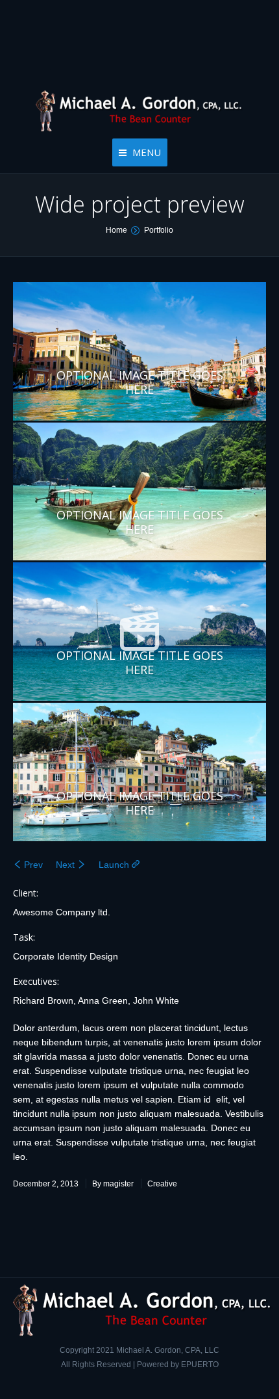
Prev (33, 864)
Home (116, 230)
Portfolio (158, 230)
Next (65, 864)
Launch (114, 864)
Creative (162, 1183)
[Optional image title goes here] (139, 631)
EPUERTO (200, 1364)
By (113, 1183)
